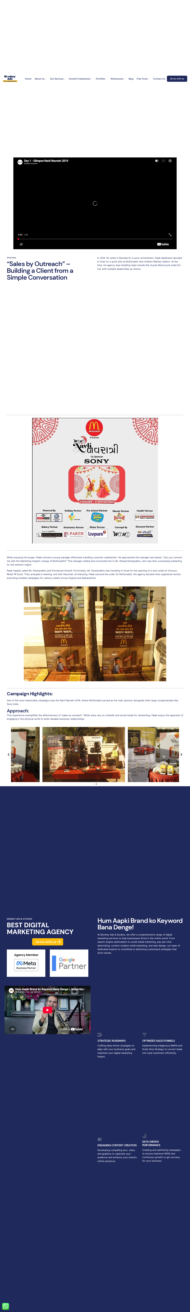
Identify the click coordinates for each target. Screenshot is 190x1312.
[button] (8, 754)
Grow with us (177, 78)
